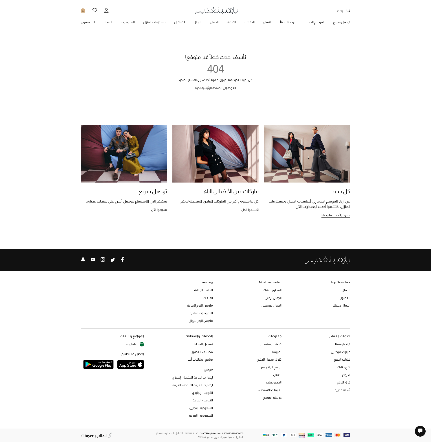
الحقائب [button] (249, 22)
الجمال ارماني (273, 298)
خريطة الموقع (272, 397)
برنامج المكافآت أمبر (200, 359)
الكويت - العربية (203, 400)
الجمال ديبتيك (341, 305)
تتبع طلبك (343, 367)
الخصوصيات (273, 382)
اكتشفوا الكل (250, 209)
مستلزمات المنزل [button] (154, 22)
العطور (345, 298)
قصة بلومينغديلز (270, 344)
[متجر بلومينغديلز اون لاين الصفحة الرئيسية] (215, 10)
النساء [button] (267, 22)
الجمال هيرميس (271, 305)
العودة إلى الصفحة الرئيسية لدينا (215, 88)
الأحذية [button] (231, 22)
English (131, 344)
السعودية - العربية (201, 415)
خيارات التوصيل (340, 352)
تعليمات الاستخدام (269, 390)
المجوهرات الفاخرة (201, 313)
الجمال (346, 290)
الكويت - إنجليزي (202, 392)
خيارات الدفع (342, 359)
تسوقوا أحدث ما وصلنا (335, 215)
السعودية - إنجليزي (201, 408)
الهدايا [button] (108, 22)
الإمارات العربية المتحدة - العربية (192, 385)
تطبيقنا (276, 352)
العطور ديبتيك (272, 290)
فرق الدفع (343, 382)
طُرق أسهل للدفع (269, 359)
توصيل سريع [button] (341, 22)
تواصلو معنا (342, 344)
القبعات (208, 298)
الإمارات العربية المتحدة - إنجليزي (192, 377)
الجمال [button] (214, 22)
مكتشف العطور (202, 352)
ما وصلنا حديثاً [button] (288, 22)
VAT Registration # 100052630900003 (222, 433)
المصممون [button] (88, 22)
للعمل (277, 375)
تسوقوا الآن (159, 209)
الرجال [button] (197, 22)
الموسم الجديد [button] (315, 22)
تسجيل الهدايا (203, 344)
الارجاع (346, 375)
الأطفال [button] (179, 22)
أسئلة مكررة (342, 390)
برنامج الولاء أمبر (271, 367)
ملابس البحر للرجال (201, 320)
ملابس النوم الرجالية (200, 305)
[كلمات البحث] (348, 11)
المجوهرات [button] (128, 22)
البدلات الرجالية (203, 290)
